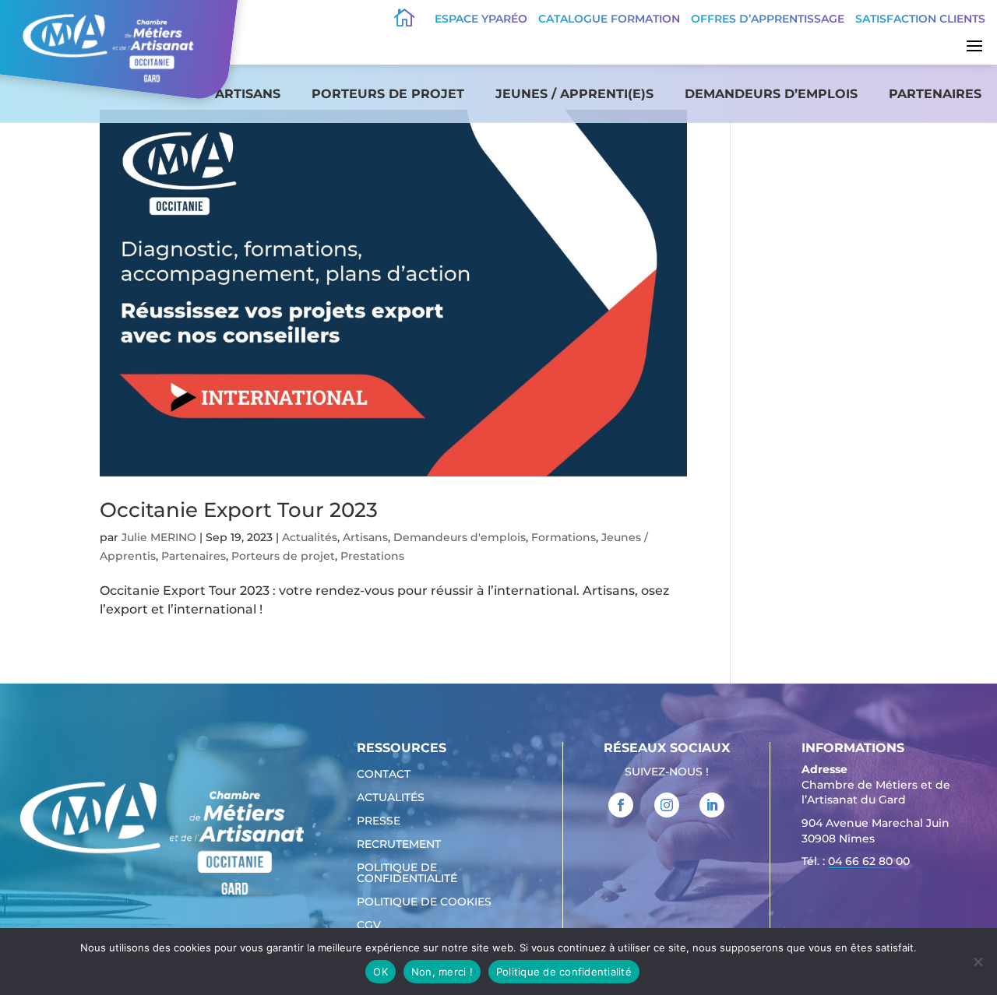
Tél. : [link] (855, 861)
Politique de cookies (424, 902)
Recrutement (399, 845)
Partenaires (935, 93)
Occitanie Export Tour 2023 (239, 510)
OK (380, 971)
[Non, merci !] (977, 961)
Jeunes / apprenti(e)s (574, 93)
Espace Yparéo (481, 19)
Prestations (372, 556)
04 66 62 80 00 (869, 861)
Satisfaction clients (920, 19)
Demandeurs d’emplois (771, 93)
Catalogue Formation (609, 19)
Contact (383, 774)
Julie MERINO (159, 537)
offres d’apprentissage (767, 19)
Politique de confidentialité (407, 873)
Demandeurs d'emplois (459, 537)
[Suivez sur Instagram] (666, 805)
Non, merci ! (442, 971)
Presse (378, 821)
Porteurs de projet (388, 93)
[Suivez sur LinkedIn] (711, 805)
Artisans (247, 93)
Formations (563, 537)
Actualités (309, 537)
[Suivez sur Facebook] (620, 805)
